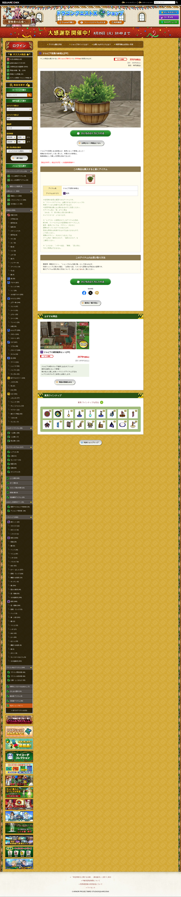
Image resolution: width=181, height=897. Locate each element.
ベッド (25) (14, 550)
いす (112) (14, 558)
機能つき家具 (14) (16, 577)
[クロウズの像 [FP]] (133, 424)
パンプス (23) (15, 370)
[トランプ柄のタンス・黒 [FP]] (68, 424)
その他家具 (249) (16, 597)
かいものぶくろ (169, 12)
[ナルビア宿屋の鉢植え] (90, 179)
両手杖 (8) (14, 235)
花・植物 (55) (15, 593)
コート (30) (14, 318)
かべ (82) (14, 637)
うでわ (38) (14, 346)
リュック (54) (15, 402)
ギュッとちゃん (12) (17, 406)
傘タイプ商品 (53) (16, 414)
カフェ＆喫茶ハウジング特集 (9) (20, 78)
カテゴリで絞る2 (13, 115)
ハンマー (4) (15, 262)
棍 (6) (12, 247)
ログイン (19, 45)
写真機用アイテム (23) (17, 497)
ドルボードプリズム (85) (14, 428)
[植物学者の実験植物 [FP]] (90, 424)
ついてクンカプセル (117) (14, 447)
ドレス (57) (14, 306)
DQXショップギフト (16, 705)
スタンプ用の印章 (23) (17, 488)
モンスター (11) (16, 460)
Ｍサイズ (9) (15, 530)
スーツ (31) (14, 310)
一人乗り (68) (15, 433)
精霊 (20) (14, 464)
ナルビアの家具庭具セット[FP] (57, 352)
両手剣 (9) (14, 223)
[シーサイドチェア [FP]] (111, 413)
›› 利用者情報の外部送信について (90, 884)
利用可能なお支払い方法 (124, 44)
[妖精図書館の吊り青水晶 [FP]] (90, 413)
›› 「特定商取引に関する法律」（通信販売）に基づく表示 (90, 877)
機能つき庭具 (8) (16, 645)
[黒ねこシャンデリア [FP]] (47, 424)
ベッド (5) (14, 613)
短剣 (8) (13, 227)
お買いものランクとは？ (102, 44)
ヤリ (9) (13, 239)
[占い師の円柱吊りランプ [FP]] (133, 413)
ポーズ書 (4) (14, 483)
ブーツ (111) (15, 362)
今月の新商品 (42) (16, 59)
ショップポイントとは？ (80, 44)
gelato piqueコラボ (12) (17, 63)
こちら (80, 269)
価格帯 (9, 124)
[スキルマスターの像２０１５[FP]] (79, 413)
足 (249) (13, 358)
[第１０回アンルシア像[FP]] (122, 413)
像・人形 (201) (15, 617)
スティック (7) (15, 231)
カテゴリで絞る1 (13, 106)
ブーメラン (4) (15, 266)
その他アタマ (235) (17, 294)
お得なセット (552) (12, 191)
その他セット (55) (16, 204)
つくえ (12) (14, 625)
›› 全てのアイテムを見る (19, 710)
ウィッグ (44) (15, 286)
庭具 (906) (14, 601)
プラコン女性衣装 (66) (18, 676)
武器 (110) (14, 215)
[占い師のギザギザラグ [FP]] (47, 413)
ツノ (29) (14, 290)
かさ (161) (14, 394)
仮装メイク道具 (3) (16, 186)
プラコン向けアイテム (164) (15, 667)
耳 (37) (13, 386)
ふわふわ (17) (15, 398)
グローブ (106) (15, 350)
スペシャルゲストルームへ (19, 720)
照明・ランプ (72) (16, 609)
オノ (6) (13, 243)
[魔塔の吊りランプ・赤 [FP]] (68, 413)
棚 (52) (13, 546)
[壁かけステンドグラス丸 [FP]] (58, 413)
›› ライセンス (90, 888)
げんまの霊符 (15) (16, 691)
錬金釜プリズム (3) (16, 696)
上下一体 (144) (15, 302)
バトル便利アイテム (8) (18, 176)
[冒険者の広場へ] (17, 22)
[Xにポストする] (90, 293)
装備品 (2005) (10, 210)
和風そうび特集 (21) (16, 74)
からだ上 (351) (15, 298)
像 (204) (13, 585)
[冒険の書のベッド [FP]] (101, 424)
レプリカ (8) (15, 452)
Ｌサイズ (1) (15, 534)
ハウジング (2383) (12, 517)
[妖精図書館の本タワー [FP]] (79, 424)
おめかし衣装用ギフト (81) (15, 502)
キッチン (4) (15, 581)
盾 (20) (13, 278)
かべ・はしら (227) (17, 569)
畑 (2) (12, 649)
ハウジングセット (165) (18, 200)
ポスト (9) (14, 653)
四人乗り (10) (15, 441)
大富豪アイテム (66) (16, 701)
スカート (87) (15, 338)
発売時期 (10, 134)
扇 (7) (12, 259)
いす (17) (14, 629)
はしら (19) (14, 641)
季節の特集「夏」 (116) (18, 70)
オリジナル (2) (15, 472)
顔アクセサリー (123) (18, 378)
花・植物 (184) (15, 605)
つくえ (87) (14, 554)
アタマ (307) (15, 282)
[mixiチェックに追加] (97, 293)
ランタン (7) (15, 422)
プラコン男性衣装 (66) (18, 672)
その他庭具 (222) (16, 661)
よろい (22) (14, 314)
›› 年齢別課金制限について (90, 880)
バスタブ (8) (15, 561)
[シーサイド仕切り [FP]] (58, 424)
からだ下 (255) (15, 330)
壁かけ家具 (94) (16, 589)
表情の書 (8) (14, 492)
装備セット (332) (16, 196)
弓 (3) (12, 270)
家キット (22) (15, 522)
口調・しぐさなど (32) (18, 680)
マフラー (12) (15, 410)
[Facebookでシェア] (84, 293)
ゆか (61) (14, 565)
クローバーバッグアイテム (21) (16, 171)
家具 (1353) (14, 538)
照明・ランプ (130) (17, 573)
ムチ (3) (13, 255)
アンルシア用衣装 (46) (18, 511)
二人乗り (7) (15, 437)
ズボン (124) (15, 334)
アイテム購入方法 (55, 44)
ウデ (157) (14, 342)
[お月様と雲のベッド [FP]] (122, 424)
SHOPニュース (169, 22)
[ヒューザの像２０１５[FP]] (101, 413)
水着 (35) (14, 326)
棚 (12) (13, 621)
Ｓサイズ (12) (15, 526)
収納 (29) (14, 542)
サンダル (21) (15, 374)
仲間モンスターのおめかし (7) (20, 686)
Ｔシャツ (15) (15, 322)
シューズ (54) (15, 366)
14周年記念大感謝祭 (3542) (19, 66)
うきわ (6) (14, 418)
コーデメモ (169, 17)
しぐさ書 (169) (14, 478)
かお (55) (14, 390)
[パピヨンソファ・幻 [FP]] (111, 424)
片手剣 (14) (14, 219)
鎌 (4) (12, 274)
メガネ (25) (14, 382)
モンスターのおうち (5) (18, 657)
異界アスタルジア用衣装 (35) (20, 507)
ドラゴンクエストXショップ (90, 13)
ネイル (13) (14, 354)
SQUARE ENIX (11, 2)
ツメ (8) (13, 251)
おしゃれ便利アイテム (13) (19, 180)
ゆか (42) (14, 633)
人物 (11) (14, 456)
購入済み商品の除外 (14, 147)
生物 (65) (14, 468)
